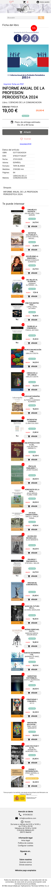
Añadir (27, 132)
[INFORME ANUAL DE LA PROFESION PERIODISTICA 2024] (26, 55)
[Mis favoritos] (10, 2)
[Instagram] (25, 854)
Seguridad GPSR (25, 144)
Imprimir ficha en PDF (14, 84)
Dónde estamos (25, 865)
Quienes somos (25, 862)
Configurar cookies (25, 846)
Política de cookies (25, 843)
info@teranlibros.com (28, 818)
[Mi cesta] (24, 2)
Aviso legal (25, 840)
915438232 (28, 815)
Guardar (27, 139)
